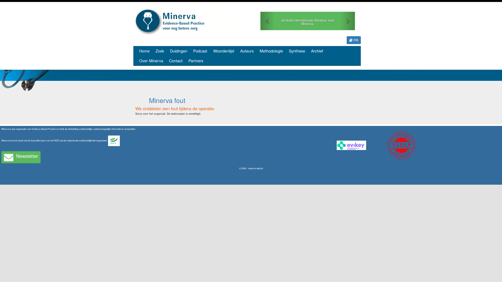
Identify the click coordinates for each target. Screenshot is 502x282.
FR (355, 39)
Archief (317, 51)
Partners (195, 60)
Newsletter (27, 155)
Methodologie (271, 51)
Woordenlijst (223, 51)
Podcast (200, 51)
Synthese (297, 51)
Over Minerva (151, 60)
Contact (176, 60)
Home (144, 51)
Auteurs (247, 51)
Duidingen (178, 51)
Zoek (160, 51)
